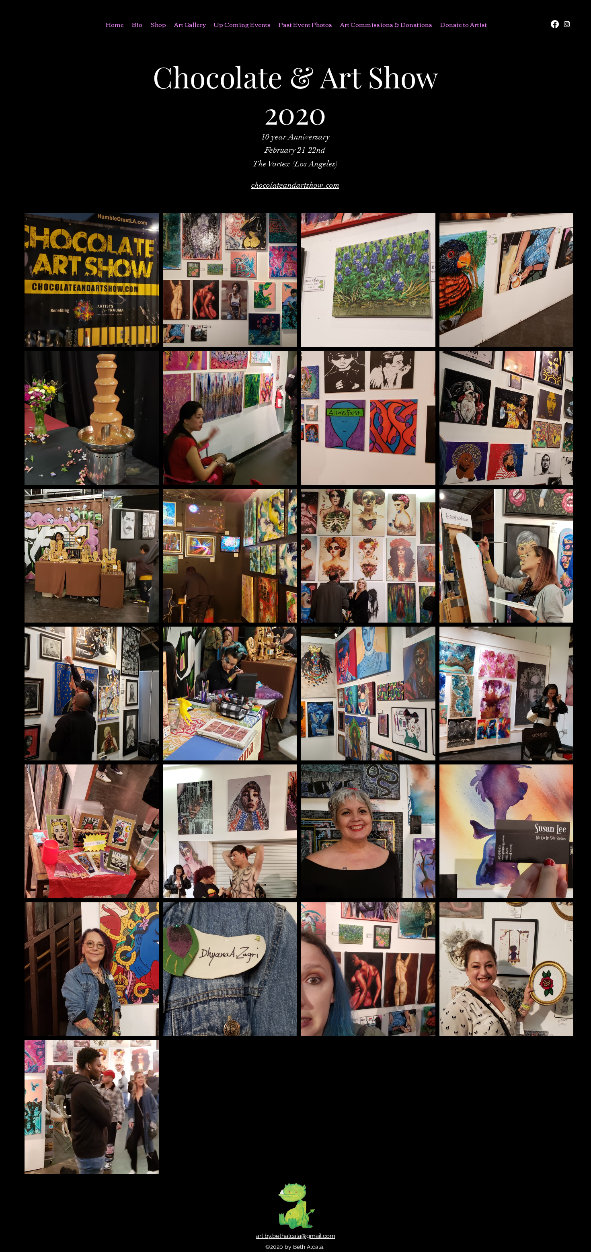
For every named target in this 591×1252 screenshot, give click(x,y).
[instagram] (567, 24)
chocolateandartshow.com (295, 185)
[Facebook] (555, 24)
